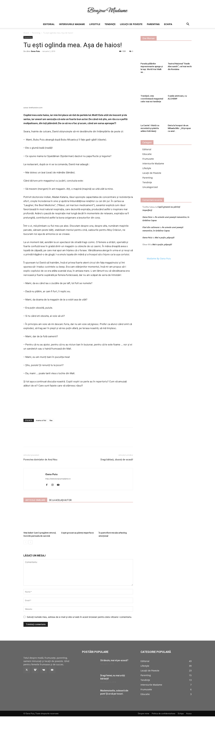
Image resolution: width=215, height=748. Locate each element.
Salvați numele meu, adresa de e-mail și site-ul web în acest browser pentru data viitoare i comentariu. (79, 617)
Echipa (168, 24)
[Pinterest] (60, 440)
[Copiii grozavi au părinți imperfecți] (78, 518)
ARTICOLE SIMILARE (35, 500)
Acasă (26, 32)
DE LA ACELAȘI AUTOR (60, 500)
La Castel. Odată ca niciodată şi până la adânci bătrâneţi (150, 128)
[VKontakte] (43, 670)
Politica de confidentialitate (163, 713)
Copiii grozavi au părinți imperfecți (77, 533)
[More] (109, 65)
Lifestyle (94, 24)
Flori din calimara (150, 227)
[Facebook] (45, 440)
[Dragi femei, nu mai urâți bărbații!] (90, 679)
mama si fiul (41, 420)
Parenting (153, 24)
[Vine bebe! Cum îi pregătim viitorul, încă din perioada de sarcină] (40, 518)
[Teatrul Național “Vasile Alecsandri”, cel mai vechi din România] (180, 53)
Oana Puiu (35, 51)
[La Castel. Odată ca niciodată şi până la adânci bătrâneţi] (152, 114)
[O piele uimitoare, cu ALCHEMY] (180, 85)
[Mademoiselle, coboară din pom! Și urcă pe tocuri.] (90, 694)
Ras (51, 420)
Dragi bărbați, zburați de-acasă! (117, 459)
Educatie (147, 154)
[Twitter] (52, 440)
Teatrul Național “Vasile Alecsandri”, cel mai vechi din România (180, 66)
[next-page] (30, 542)
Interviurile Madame (72, 24)
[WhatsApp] (67, 440)
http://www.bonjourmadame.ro (58, 479)
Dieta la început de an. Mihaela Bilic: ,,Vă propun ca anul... (179, 128)
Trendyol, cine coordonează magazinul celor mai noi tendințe (152, 99)
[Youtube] (59, 485)
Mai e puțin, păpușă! (165, 237)
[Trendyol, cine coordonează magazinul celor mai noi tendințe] (152, 85)
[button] (188, 24)
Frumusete (148, 158)
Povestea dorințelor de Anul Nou (40, 459)
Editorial (49, 24)
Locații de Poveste (131, 24)
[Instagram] (53, 485)
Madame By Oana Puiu (159, 258)
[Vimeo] (35, 670)
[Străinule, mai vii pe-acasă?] (90, 664)
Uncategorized (150, 187)
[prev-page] (25, 542)
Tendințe (110, 24)
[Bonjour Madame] (107, 10)
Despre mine (143, 713)
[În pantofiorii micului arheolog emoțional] (116, 518)
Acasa (189, 713)
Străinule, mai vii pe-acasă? (114, 660)
